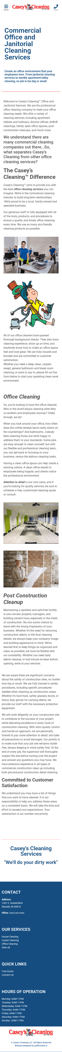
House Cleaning (10, 936)
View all (6, 947)
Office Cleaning (10, 943)
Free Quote (7, 971)
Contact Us (8, 974)
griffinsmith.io (40, 1045)
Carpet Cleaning (10, 940)
